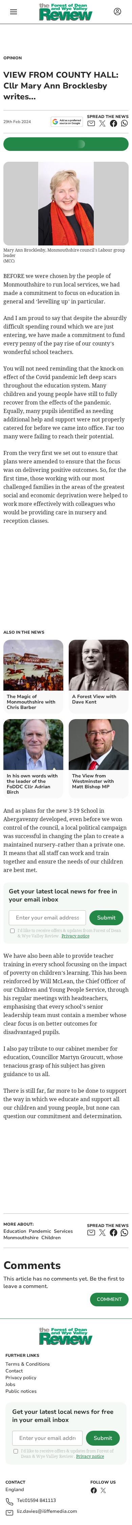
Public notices (21, 1391)
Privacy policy (20, 1377)
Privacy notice (75, 935)
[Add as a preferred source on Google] (67, 122)
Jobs (10, 1384)
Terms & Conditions (27, 1364)
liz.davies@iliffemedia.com (47, 1511)
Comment (109, 1299)
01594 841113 (40, 1501)
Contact (14, 1371)
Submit (106, 918)
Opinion (12, 58)
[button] (13, 12)
